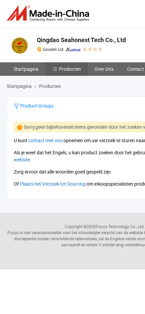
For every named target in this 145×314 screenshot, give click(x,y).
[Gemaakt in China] (49, 13)
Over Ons (104, 69)
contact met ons (45, 140)
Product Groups (36, 105)
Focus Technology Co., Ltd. (120, 226)
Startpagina (25, 69)
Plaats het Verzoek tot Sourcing (53, 184)
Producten (70, 69)
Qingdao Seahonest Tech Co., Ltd (81, 39)
